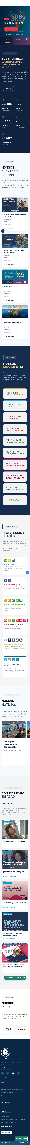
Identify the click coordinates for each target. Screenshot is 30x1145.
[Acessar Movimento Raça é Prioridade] (15, 464)
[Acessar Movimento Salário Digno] (15, 476)
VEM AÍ (3, 193)
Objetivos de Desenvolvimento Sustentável (11, 1089)
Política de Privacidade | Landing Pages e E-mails (13, 1119)
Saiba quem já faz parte (7, 1092)
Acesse (7, 1132)
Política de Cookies (5, 1116)
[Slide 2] (9, 42)
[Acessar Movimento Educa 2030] (15, 417)
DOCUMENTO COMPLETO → (9, 845)
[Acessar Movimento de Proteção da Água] (15, 405)
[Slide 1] (5, 42)
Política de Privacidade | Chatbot (9, 1123)
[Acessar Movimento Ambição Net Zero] (15, 453)
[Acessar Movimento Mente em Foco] (15, 441)
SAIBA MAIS (9, 88)
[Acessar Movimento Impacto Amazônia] (15, 500)
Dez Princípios (4, 1086)
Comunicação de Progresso (8, 1099)
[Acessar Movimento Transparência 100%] (15, 488)
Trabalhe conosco (5, 1107)
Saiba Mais (10, 30)
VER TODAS (8, 193)
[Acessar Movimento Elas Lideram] (15, 429)
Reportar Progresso (15, 36)
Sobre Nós (3, 1082)
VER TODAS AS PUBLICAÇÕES (16, 977)
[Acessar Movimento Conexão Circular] (15, 393)
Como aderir (4, 1095)
